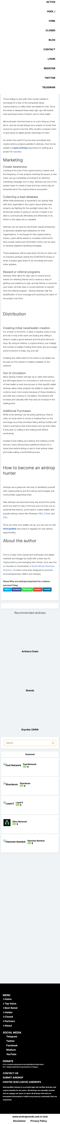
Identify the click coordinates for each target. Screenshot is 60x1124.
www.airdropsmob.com (26, 1116)
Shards (30, 690)
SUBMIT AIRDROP (13, 1077)
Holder (9, 1012)
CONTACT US (10, 1073)
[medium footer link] (4, 1049)
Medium (11, 1049)
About (8, 1025)
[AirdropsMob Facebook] (4, 1045)
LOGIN (51, 58)
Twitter (7, 589)
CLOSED (50, 30)
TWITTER (50, 77)
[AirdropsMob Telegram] (4, 1036)
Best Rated (11, 1008)
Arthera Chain (30, 651)
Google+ (37, 589)
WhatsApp (27, 589)
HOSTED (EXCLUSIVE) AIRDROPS (22, 1082)
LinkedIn (47, 589)
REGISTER (49, 68)
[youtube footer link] (4, 1054)
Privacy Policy (38, 1121)
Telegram (11, 1036)
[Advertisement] (30, 958)
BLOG (52, 40)
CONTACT (49, 49)
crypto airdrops (20, 147)
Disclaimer (19, 1121)
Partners (10, 1021)
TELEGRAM (48, 87)
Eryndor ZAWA (30, 729)
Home (8, 999)
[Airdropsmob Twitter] (4, 1041)
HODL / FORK (51, 16)
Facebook (17, 589)
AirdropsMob (9, 528)
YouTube (11, 1054)
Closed (9, 1016)
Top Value (10, 1003)
